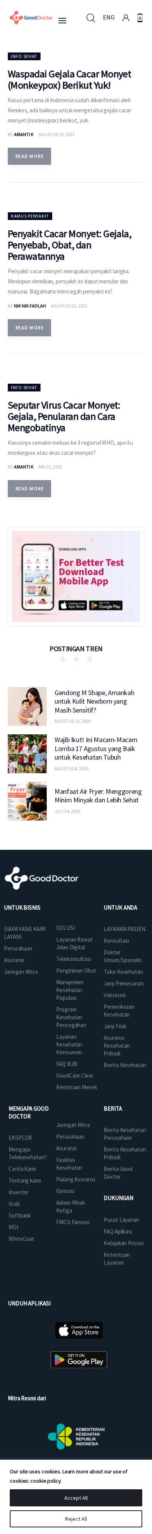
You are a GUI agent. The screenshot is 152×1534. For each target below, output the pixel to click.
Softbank (20, 1215)
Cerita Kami (22, 1168)
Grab (14, 1203)
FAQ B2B (66, 1064)
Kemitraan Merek (76, 1087)
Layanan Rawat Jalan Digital (74, 943)
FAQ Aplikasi (118, 1231)
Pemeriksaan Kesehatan (119, 1010)
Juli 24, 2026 (67, 811)
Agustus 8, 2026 (71, 768)
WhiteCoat (21, 1238)
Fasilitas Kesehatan (69, 1163)
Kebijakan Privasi (123, 1243)
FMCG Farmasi (73, 1222)
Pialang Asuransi (75, 1179)
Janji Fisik (115, 1026)
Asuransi (14, 960)
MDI (13, 1227)
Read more (30, 156)
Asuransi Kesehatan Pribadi (117, 1045)
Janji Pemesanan (124, 983)
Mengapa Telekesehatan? (28, 1153)
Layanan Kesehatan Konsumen (69, 1044)
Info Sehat (24, 56)
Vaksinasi (114, 995)
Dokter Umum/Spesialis (123, 956)
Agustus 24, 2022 (57, 134)
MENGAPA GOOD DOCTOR (29, 1112)
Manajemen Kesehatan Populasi (69, 989)
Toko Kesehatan (123, 971)
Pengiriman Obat (76, 970)
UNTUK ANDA (120, 907)
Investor (19, 1192)
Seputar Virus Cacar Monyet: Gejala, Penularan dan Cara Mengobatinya (64, 416)
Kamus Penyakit (30, 216)
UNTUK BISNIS (22, 907)
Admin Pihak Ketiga (70, 1206)
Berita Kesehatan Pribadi (125, 1153)
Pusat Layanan (121, 1219)
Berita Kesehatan (125, 1065)
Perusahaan (18, 948)
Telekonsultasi (73, 959)
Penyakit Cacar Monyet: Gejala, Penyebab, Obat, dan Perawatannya (69, 244)
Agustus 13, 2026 (73, 721)
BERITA (113, 1108)
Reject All (76, 1518)
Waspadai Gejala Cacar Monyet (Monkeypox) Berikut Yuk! (69, 79)
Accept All (76, 1497)
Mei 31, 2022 (50, 467)
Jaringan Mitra (21, 971)
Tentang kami (25, 1180)
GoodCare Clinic (75, 1075)
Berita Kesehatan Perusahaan (125, 1133)
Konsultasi (116, 940)
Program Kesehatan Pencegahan (71, 1017)
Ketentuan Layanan (117, 1258)
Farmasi (65, 1191)
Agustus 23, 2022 (69, 306)
